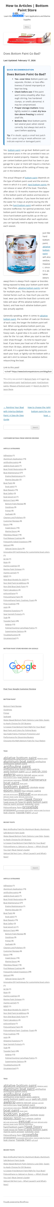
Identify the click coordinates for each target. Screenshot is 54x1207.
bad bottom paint (28, 382)
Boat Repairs (8, 490)
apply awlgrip (32, 769)
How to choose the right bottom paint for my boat (39, 411)
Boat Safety (8, 493)
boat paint (9, 486)
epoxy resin (12, 790)
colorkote (33, 787)
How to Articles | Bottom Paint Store (27, 7)
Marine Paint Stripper (12, 569)
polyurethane (9, 593)
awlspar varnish (38, 775)
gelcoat (25, 793)
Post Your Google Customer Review (19, 689)
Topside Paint (9, 621)
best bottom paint (10, 777)
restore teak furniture (42, 810)
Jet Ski (5, 559)
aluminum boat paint (19, 761)
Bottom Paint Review (14, 503)
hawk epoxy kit (10, 802)
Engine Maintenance (14, 476)
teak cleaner (9, 812)
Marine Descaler (12, 479)
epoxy (41, 787)
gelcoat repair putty (10, 797)
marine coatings (10, 565)
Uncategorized (9, 638)
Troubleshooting (10, 634)
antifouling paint (17, 766)
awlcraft (28, 772)
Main (5, 562)
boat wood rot (9, 497)
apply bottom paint (14, 771)
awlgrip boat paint (11, 465)
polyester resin (32, 804)
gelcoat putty (42, 794)
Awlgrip (8, 624)
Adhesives (7, 455)
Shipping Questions (11, 610)
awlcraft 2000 (39, 771)
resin (5, 607)
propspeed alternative (24, 810)
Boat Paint (7, 483)
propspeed (9, 810)
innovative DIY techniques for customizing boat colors (26, 552)
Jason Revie (8, 389)
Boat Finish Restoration (13, 469)
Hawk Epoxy (10, 528)
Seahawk (9, 514)
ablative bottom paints (29, 288)
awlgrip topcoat (23, 775)
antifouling (40, 761)
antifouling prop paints (14, 769)
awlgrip (9, 774)
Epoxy (6, 524)
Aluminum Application (12, 459)
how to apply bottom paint (33, 802)
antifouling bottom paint (15, 763)
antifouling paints (10, 462)
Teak (5, 617)
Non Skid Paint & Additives (14, 583)
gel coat (34, 794)
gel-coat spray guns (10, 794)
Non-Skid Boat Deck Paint (14, 586)
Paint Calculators (10, 590)
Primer (8, 510)
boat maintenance (34, 780)
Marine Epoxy (11, 531)
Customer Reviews (11, 521)
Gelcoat (6, 545)
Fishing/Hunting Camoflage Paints (19, 628)
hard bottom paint (22, 205)
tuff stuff (34, 813)
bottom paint (14, 150)
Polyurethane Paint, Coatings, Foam (18, 600)
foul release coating (31, 790)
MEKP (5, 576)
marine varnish (9, 572)
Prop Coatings (9, 603)
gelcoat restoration (26, 797)
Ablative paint (42, 758)
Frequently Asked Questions (15, 541)
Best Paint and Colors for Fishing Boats (19, 730)
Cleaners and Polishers (13, 517)
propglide (30, 806)
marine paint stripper (13, 804)
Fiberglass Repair (10, 534)
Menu (27, 27)
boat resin (24, 783)
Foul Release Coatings (12, 538)
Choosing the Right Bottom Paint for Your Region (24, 740)
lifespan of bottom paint (20, 386)
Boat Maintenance (11, 472)
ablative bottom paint (46, 250)
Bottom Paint (30, 379)
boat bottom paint (26, 777)
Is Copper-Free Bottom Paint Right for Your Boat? (24, 727)
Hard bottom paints (37, 184)
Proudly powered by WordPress (16, 1202)
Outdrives (9, 507)
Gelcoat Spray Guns (13, 548)
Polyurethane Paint (11, 597)
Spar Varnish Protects (12, 614)
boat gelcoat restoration (12, 780)
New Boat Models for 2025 (14, 579)
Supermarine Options (14, 631)
